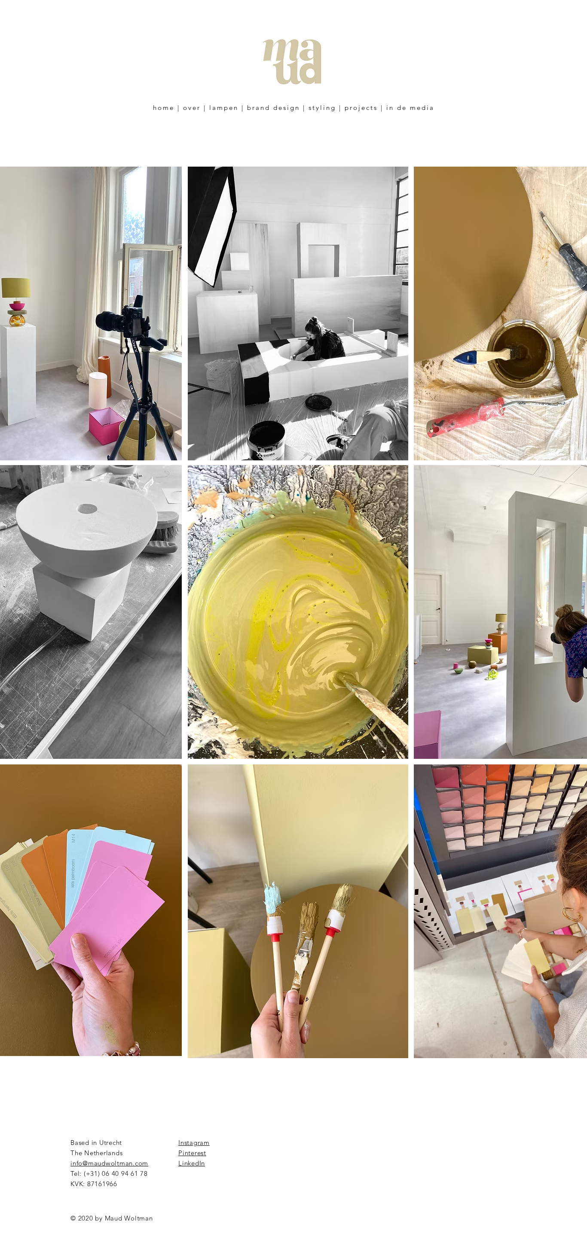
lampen (223, 107)
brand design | (276, 107)
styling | (325, 107)
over (192, 107)
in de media (410, 107)
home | (166, 107)
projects (361, 107)
